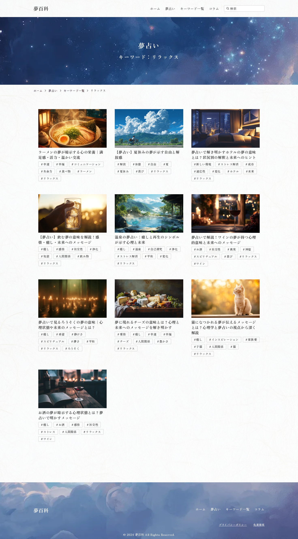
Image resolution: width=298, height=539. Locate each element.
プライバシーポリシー (233, 525)
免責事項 (259, 525)
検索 (233, 8)
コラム (214, 8)
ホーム (155, 8)
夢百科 (40, 8)
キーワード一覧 (192, 8)
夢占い (170, 8)
